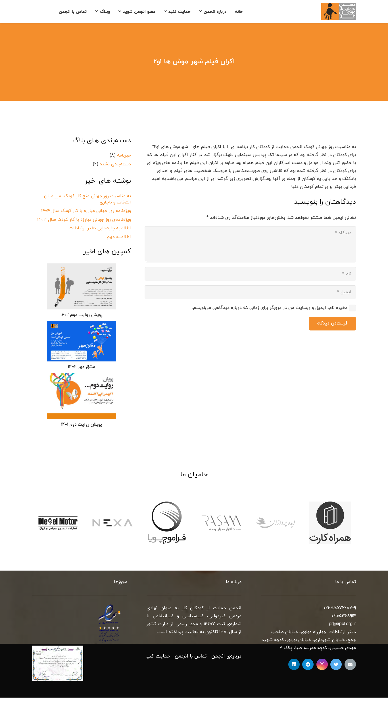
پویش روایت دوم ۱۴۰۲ (82, 315)
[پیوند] (338, 11)
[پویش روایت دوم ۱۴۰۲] (81, 286)
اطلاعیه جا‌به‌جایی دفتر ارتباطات (100, 228)
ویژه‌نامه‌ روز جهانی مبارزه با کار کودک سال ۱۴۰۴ (86, 211)
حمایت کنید (157, 656)
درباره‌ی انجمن (226, 656)
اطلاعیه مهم (119, 237)
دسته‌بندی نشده (115, 164)
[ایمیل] (350, 664)
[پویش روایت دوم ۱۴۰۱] (81, 396)
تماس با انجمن (191, 656)
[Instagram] (322, 664)
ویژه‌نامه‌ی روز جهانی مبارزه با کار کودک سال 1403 (84, 220)
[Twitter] (336, 664)
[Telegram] (308, 664)
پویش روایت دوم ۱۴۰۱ (81, 424)
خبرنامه (124, 155)
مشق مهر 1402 (81, 367)
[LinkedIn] (294, 664)
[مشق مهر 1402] (81, 341)
